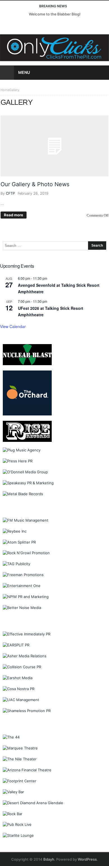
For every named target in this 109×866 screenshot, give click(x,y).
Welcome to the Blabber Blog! (54, 14)
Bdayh (48, 859)
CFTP (10, 193)
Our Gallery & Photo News (35, 184)
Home (5, 90)
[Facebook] (5, 25)
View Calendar (13, 326)
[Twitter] (15, 25)
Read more (13, 215)
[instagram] (26, 25)
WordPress (87, 859)
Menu (24, 72)
